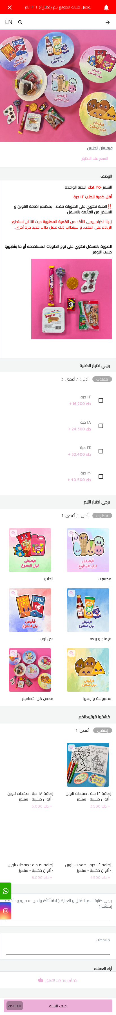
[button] (58, 365)
